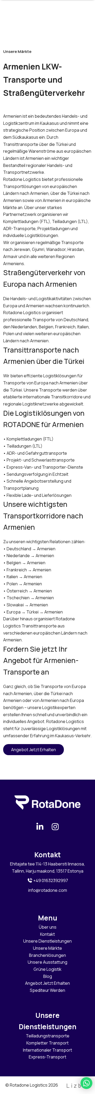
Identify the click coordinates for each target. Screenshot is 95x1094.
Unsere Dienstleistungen (47, 941)
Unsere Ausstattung (47, 962)
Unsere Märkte (47, 948)
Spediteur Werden (47, 990)
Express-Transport (47, 1057)
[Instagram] (55, 826)
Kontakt (47, 934)
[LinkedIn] (40, 826)
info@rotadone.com (47, 890)
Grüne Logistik (47, 969)
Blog (47, 976)
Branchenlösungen (47, 955)
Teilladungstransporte (47, 1036)
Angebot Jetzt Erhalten (33, 750)
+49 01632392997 (50, 880)
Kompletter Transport (47, 1043)
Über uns (47, 927)
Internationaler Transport (47, 1050)
